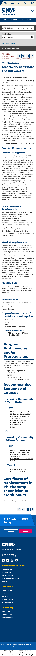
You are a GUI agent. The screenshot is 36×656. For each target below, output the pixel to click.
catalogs (8, 651)
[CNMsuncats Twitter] (7, 560)
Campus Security (7, 599)
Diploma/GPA (27, 363)
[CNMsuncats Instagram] (12, 560)
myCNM (14, 20)
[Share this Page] (23, 56)
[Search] (32, 37)
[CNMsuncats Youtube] (16, 560)
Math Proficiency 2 (13, 377)
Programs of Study (19, 78)
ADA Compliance (7, 617)
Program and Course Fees (15, 327)
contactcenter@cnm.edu (14, 556)
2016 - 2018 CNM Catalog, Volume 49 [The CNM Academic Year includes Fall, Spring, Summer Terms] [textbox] (18, 28)
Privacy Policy (18, 647)
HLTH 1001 (10, 375)
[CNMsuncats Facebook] (3, 560)
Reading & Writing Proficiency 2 (18, 379)
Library (4, 593)
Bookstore (5, 596)
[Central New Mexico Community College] (9, 12)
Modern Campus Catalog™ (22, 655)
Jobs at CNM (6, 611)
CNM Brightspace (28, 20)
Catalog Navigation (11, 49)
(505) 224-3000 (11, 554)
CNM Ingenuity (7, 569)
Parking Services (7, 602)
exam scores (17, 366)
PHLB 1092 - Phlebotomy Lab (21, 425)
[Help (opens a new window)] (32, 56)
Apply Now (25, 531)
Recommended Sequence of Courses (19, 144)
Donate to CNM (7, 614)
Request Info (11, 531)
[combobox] (18, 28)
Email (4, 20)
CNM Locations (7, 590)
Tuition (7, 322)
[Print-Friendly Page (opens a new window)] (28, 56)
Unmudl (4, 581)
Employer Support (8, 572)
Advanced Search (8, 43)
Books (7, 324)
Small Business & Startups (10, 578)
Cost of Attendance (12, 320)
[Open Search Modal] (29, 3)
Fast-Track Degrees (8, 575)
